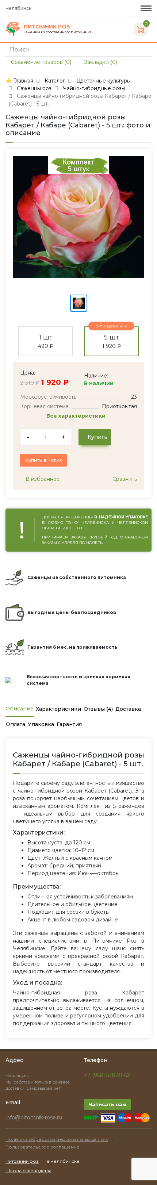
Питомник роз (22, 1161)
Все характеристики (76, 416)
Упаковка (41, 724)
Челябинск (18, 8)
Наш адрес (17, 1075)
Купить (96, 437)
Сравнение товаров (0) (40, 62)
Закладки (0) (100, 62)
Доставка (128, 709)
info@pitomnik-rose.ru (33, 1117)
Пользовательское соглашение (42, 1147)
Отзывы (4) (98, 709)
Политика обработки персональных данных (56, 1139)
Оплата (15, 724)
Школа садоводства (28, 1170)
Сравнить (124, 479)
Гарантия (69, 724)
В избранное (42, 479)
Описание (19, 708)
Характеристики (58, 709)
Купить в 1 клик (43, 460)
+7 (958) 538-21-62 (107, 1075)
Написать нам (107, 1104)
